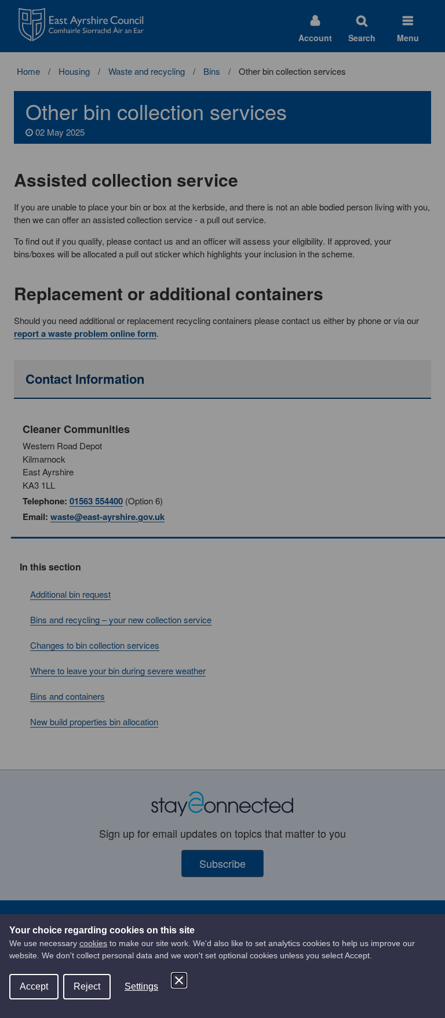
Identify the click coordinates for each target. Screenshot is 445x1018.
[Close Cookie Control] (179, 980)
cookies (93, 943)
